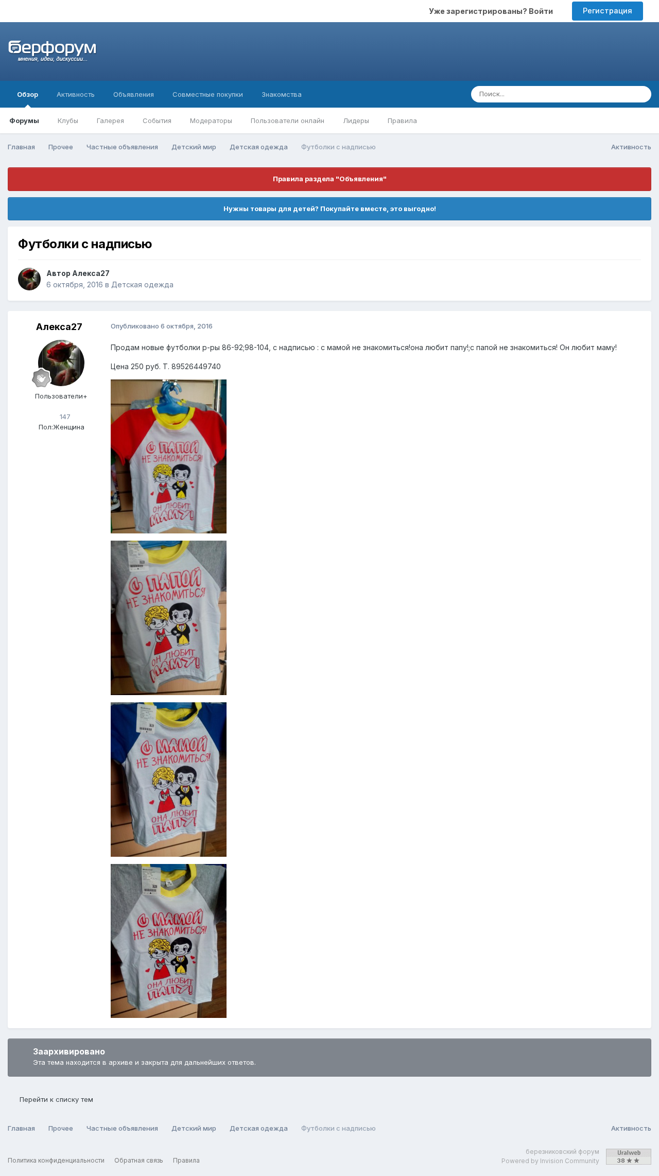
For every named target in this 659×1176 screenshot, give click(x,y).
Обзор (27, 94)
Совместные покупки (207, 94)
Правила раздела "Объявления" (330, 179)
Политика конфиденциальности (56, 1160)
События (157, 120)
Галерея (110, 120)
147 (64, 416)
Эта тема (602, 94)
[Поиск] (640, 94)
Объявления (133, 94)
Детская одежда (142, 284)
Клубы (68, 120)
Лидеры (356, 120)
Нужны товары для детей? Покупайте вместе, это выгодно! (329, 208)
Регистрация (607, 10)
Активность (76, 94)
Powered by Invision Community (550, 1161)
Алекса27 (91, 273)
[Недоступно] (169, 456)
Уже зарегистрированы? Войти (492, 11)
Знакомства (282, 94)
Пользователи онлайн (287, 120)
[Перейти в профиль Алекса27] (29, 279)
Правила (402, 120)
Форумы (24, 120)
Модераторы (211, 120)
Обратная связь (138, 1160)
